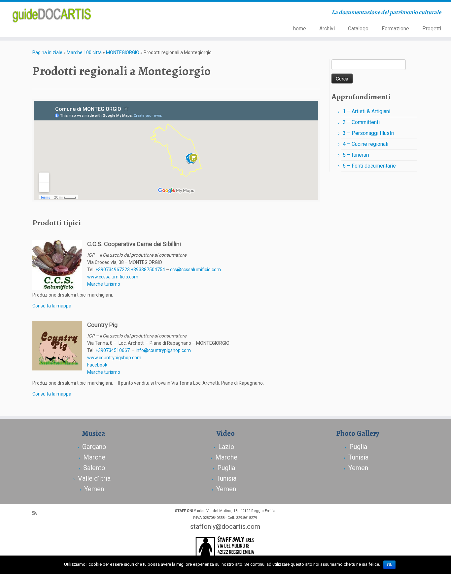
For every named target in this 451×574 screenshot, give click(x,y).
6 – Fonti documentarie (369, 166)
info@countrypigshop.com (163, 350)
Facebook (97, 364)
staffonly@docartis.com (225, 526)
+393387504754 (148, 269)
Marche (94, 457)
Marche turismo (103, 284)
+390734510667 (112, 350)
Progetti (431, 28)
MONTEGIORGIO (122, 52)
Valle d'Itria (94, 478)
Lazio (226, 447)
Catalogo (358, 28)
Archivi (327, 28)
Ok (389, 564)
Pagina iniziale (47, 52)
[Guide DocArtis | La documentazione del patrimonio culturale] (52, 14)
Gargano (94, 447)
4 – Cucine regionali (365, 144)
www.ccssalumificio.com (112, 276)
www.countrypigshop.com (114, 357)
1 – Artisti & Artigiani (366, 111)
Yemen (94, 489)
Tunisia (226, 478)
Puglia (226, 468)
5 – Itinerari (356, 155)
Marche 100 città (84, 52)
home (299, 28)
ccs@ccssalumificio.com (195, 269)
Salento (94, 468)
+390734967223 (112, 269)
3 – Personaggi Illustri (368, 133)
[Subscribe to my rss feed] (36, 513)
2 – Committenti (361, 122)
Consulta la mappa (51, 305)
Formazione (395, 28)
